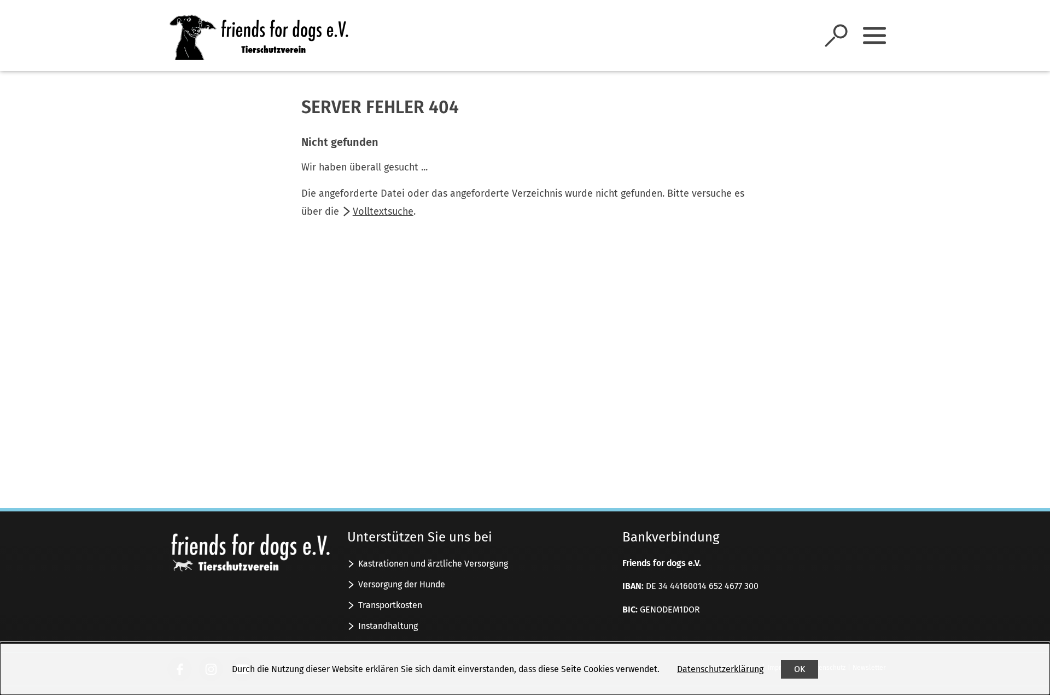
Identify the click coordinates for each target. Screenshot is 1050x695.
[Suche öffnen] (836, 35)
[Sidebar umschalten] (874, 35)
